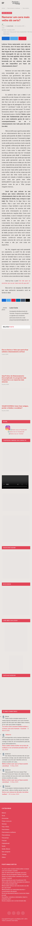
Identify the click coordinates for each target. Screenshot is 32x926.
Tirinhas (4, 854)
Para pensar (5, 838)
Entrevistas (5, 818)
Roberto (8, 734)
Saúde (3, 846)
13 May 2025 (14, 766)
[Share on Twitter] (6, 38)
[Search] (29, 3)
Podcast (4, 840)
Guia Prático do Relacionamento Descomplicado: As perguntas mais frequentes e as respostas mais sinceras (14, 379)
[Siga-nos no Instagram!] (8, 429)
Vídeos (4, 857)
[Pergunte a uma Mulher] (16, 3)
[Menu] (3, 3)
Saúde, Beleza (6, 849)
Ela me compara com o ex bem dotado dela (14, 901)
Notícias (4, 824)
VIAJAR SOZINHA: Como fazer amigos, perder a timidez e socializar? (15, 407)
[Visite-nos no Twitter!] (16, 434)
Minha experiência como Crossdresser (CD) (14, 880)
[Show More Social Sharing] (28, 38)
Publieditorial (5, 843)
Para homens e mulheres (9, 832)
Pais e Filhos (5, 826)
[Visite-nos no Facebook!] (16, 431)
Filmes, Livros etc (7, 821)
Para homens (5, 829)
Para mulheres (6, 13)
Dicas (3, 815)
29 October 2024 (14, 794)
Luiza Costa (10, 26)
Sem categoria (6, 851)
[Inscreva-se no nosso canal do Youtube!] (18, 429)
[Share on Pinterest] (22, 38)
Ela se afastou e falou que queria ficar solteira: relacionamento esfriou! (15, 351)
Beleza (4, 813)
